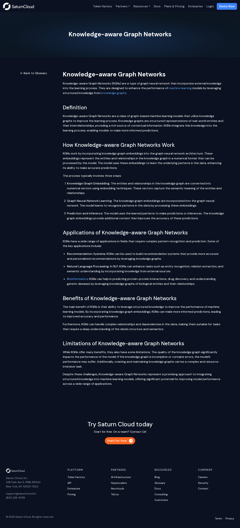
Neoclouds (117, 488)
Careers (203, 477)
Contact (203, 488)
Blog (157, 477)
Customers (161, 500)
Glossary (159, 483)
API (69, 483)
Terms (218, 518)
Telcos (115, 494)
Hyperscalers (119, 483)
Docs (157, 6)
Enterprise (195, 6)
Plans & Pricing (174, 6)
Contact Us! (138, 432)
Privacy (230, 518)
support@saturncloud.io (21, 493)
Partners (122, 6)
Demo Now (227, 6)
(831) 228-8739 (15, 497)
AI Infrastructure (121, 477)
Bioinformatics (77, 279)
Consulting (161, 494)
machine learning (180, 88)
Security (203, 483)
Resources (141, 6)
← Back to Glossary (33, 73)
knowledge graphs (113, 93)
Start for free (117, 441)
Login (210, 6)
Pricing (72, 494)
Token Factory (102, 6)
